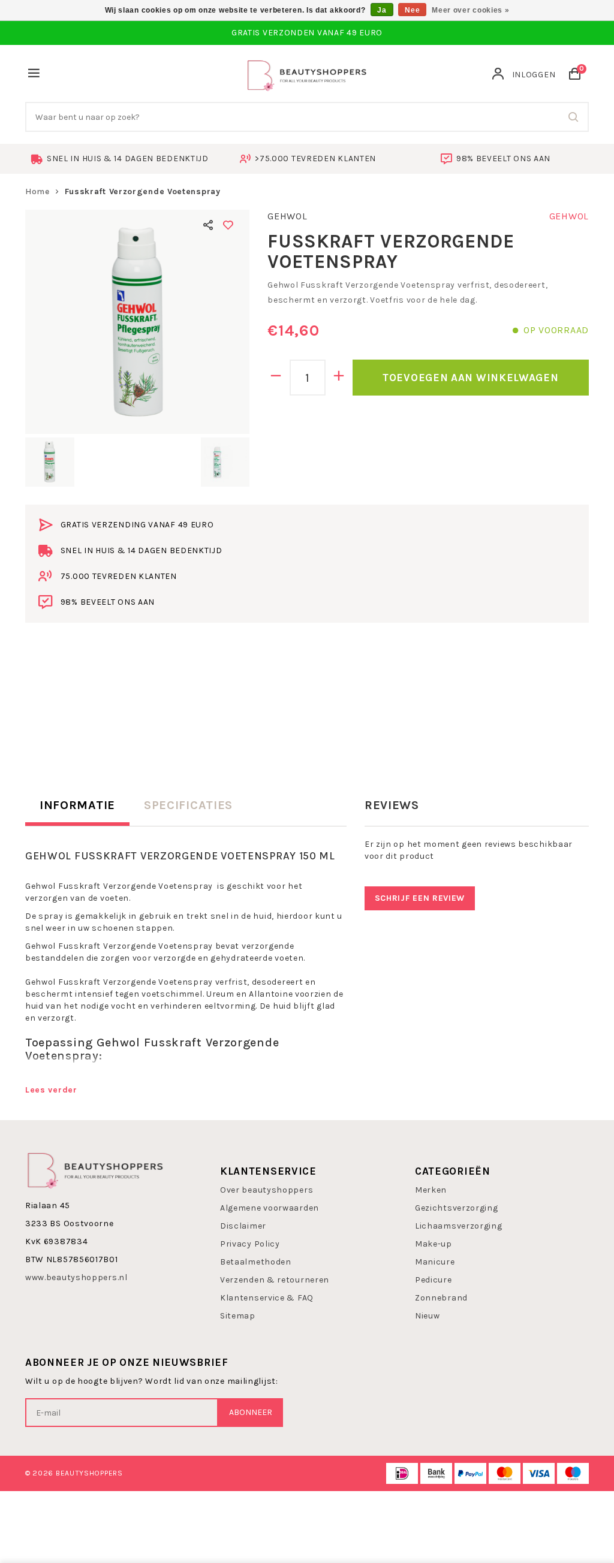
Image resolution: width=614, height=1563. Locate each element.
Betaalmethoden (255, 1262)
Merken (431, 1190)
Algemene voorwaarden (269, 1208)
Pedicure (433, 1280)
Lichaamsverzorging (458, 1226)
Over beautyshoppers (266, 1190)
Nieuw (427, 1316)
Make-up (433, 1244)
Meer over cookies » (470, 10)
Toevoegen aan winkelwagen (471, 378)
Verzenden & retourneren (274, 1280)
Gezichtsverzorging (456, 1208)
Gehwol (287, 216)
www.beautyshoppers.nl (76, 1277)
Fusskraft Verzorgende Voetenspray (143, 191)
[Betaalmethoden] (402, 1473)
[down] (276, 378)
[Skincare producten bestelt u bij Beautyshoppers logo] (95, 1169)
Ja (381, 10)
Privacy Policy (250, 1244)
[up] (339, 378)
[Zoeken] (574, 117)
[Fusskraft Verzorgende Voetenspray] (137, 322)
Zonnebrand (441, 1298)
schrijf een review (420, 898)
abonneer (250, 1412)
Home (37, 191)
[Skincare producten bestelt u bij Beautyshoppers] (307, 74)
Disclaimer (243, 1226)
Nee (412, 10)
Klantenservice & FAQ (267, 1298)
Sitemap (237, 1316)
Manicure (435, 1262)
